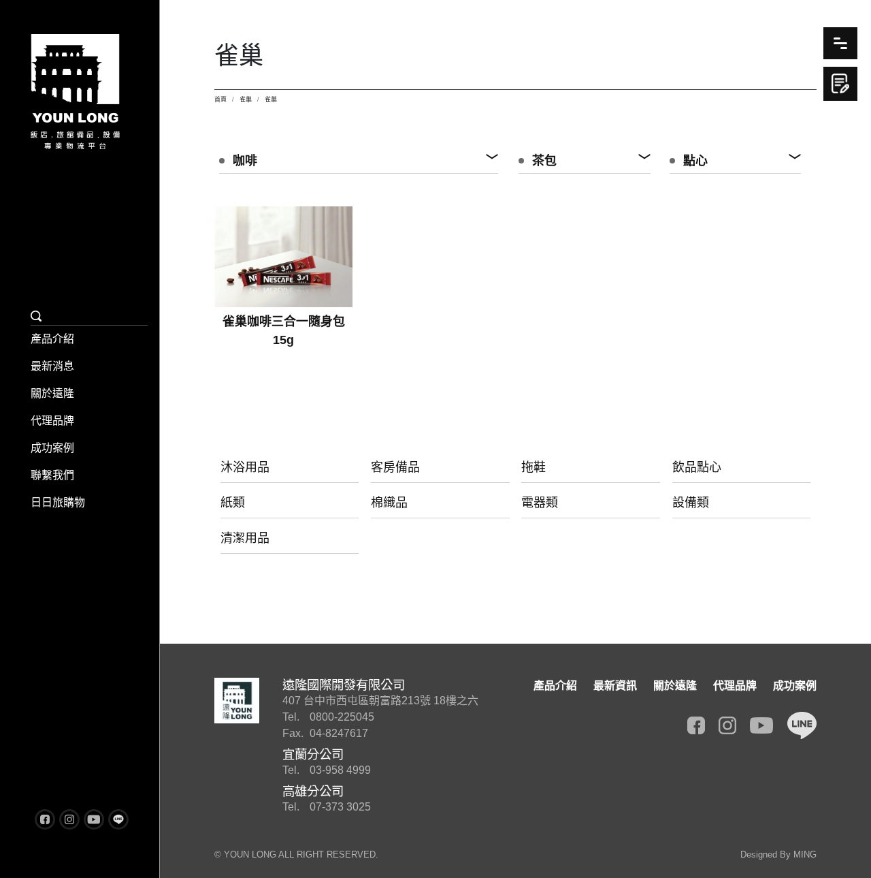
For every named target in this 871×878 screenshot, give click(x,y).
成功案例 (52, 448)
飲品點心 (696, 467)
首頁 (220, 99)
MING (805, 854)
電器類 (539, 502)
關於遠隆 (52, 393)
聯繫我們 (52, 475)
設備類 (690, 502)
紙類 (232, 502)
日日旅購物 (58, 502)
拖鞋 (533, 467)
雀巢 (246, 99)
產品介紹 (52, 339)
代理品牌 (52, 420)
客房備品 (395, 467)
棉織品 (389, 502)
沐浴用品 (244, 467)
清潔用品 (244, 538)
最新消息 (52, 366)
